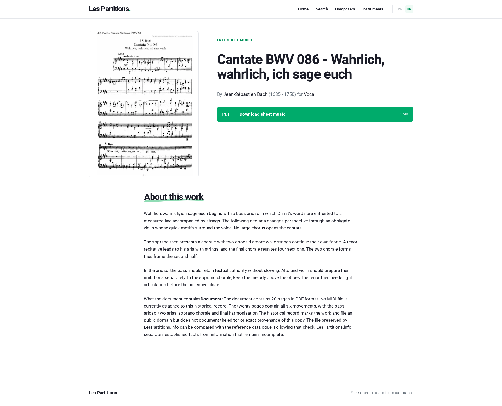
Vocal (309, 94)
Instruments (372, 9)
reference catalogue (252, 327)
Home (303, 9)
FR (400, 9)
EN (409, 9)
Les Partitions (109, 9)
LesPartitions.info (333, 327)
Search (322, 9)
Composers (345, 9)
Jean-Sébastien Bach (245, 94)
